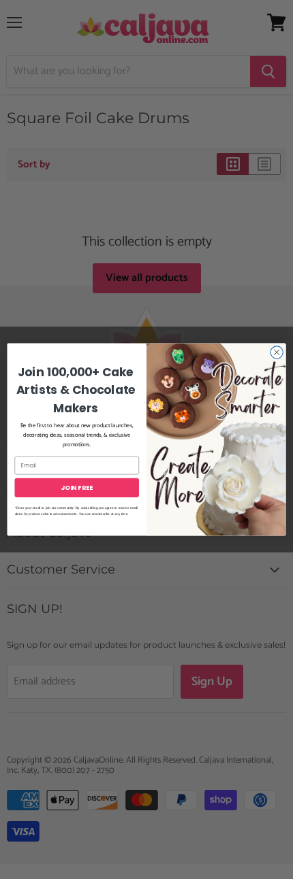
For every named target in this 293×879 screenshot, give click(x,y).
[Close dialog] (277, 352)
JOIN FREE (77, 487)
